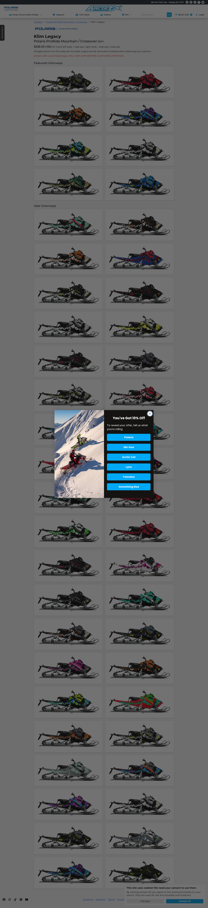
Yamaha (129, 477)
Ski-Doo (129, 447)
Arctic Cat (129, 457)
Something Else (129, 486)
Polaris (128, 437)
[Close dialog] (149, 413)
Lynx (129, 467)
